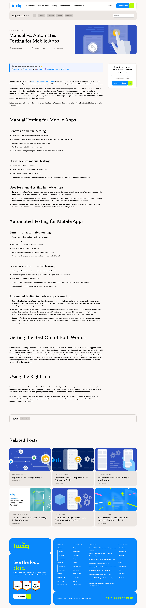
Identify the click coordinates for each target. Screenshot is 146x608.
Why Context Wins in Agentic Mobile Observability (100, 555)
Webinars (68, 16)
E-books (51, 16)
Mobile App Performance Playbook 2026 (102, 559)
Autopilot (62, 570)
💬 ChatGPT (16, 69)
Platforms (60, 581)
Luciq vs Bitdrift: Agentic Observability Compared (101, 579)
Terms (76, 598)
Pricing (54, 6)
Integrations (61, 577)
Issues (61, 551)
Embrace (121, 555)
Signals (59, 548)
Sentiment (62, 559)
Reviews (76, 555)
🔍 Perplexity (27, 69)
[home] (16, 5)
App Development (16, 30)
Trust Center (77, 574)
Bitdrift (120, 570)
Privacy (81, 598)
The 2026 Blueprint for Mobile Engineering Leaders (102, 549)
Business (61, 555)
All (34, 16)
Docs (75, 563)
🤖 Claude (38, 69)
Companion (62, 566)
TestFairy (121, 574)
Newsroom (76, 551)
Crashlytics (122, 566)
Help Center (77, 566)
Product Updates (62, 585)
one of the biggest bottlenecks (43, 81)
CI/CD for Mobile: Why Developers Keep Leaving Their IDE (101, 585)
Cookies (88, 598)
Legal (70, 598)
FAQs (75, 559)
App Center (122, 551)
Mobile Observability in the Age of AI (100, 570)
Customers (76, 570)
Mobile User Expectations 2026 (99, 563)
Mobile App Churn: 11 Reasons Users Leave (102, 567)
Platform (60, 563)
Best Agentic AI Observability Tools (100, 574)
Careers (75, 581)
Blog (74, 548)
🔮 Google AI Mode (51, 69)
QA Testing (25, 419)
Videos (59, 16)
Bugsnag (121, 577)
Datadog (121, 559)
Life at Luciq (77, 585)
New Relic (121, 548)
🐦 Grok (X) (65, 69)
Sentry (120, 563)
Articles (41, 16)
